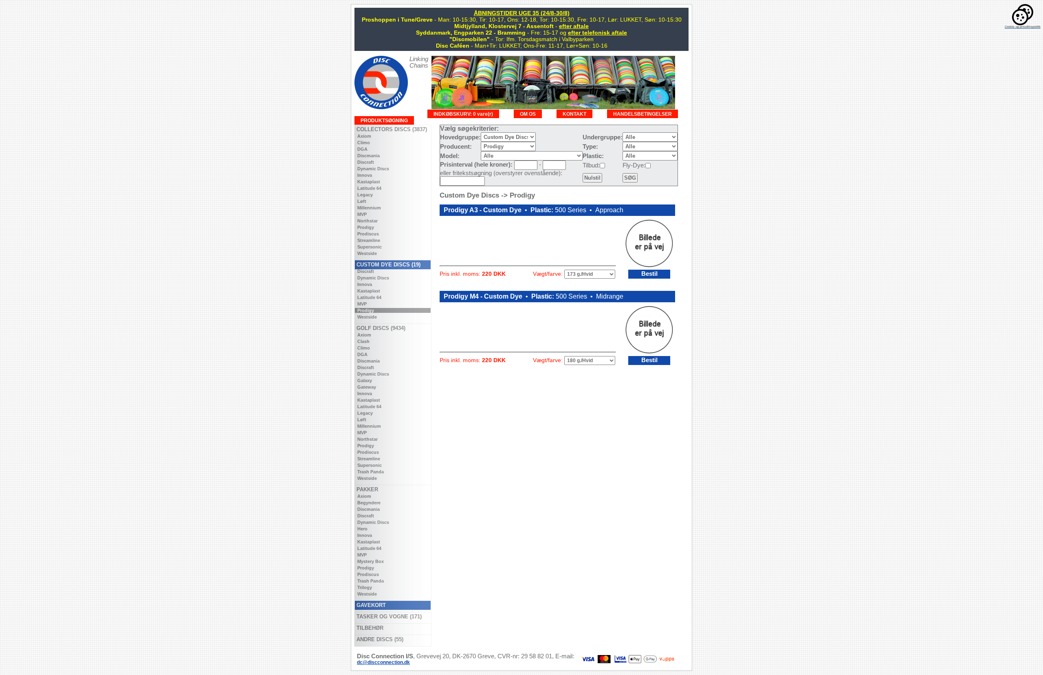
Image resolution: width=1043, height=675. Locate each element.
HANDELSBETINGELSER (642, 114)
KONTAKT (574, 114)
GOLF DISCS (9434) (380, 328)
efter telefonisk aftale (597, 32)
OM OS (528, 114)
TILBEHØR (369, 628)
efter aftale (574, 26)
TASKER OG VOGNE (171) (388, 616)
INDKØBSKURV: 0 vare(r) (463, 114)
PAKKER (366, 489)
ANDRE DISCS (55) (379, 639)
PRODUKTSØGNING (384, 120)
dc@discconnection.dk (383, 662)
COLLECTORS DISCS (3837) (391, 129)
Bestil (649, 273)
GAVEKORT (370, 605)
